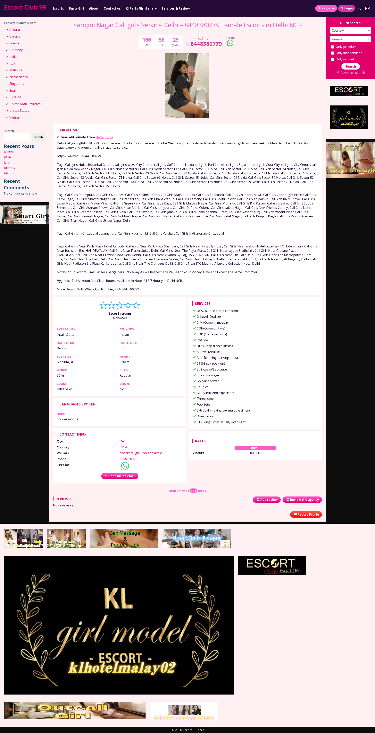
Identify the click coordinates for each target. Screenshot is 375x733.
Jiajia (7, 157)
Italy (12, 63)
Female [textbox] (337, 39)
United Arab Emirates (25, 104)
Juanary (9, 168)
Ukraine (15, 97)
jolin (7, 162)
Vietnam (15, 117)
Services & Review (176, 8)
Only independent (348, 53)
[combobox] (350, 30)
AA (6, 173)
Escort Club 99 (25, 7)
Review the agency (304, 499)
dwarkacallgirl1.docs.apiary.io (141, 453)
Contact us (112, 8)
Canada (14, 36)
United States (19, 110)
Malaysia (15, 70)
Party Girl (76, 8)
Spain (13, 90)
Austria (14, 30)
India (109, 137)
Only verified (344, 59)
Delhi (100, 137)
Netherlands (18, 77)
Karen (8, 152)
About (94, 8)
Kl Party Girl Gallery (141, 8)
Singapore (17, 83)
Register (328, 8)
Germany (16, 50)
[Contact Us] (367, 8)
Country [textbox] (338, 30)
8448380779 (206, 43)
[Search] (359, 8)
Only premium (345, 47)
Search (9, 131)
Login (348, 8)
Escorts (58, 8)
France (14, 43)
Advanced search (353, 73)
